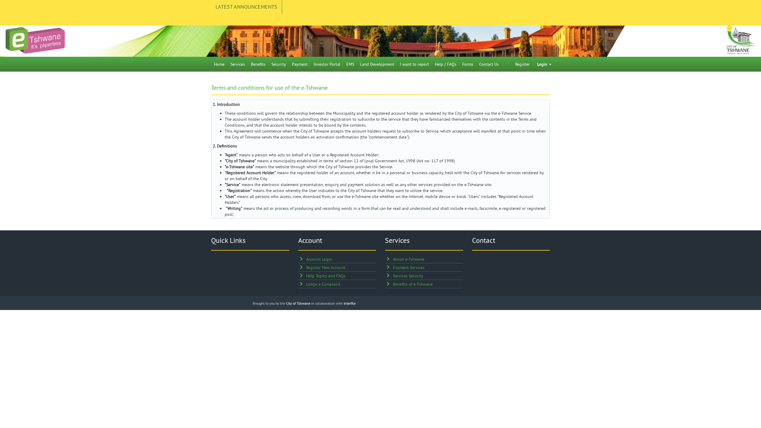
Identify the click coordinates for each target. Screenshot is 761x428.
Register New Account (325, 267)
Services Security (408, 275)
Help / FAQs (445, 64)
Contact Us (489, 64)
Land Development (377, 64)
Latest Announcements (246, 6)
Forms (467, 64)
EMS (350, 64)
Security (278, 64)
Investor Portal (327, 64)
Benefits (258, 64)
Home (219, 64)
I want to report (414, 64)
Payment (300, 64)
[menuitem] (219, 64)
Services (237, 64)
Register (522, 64)
